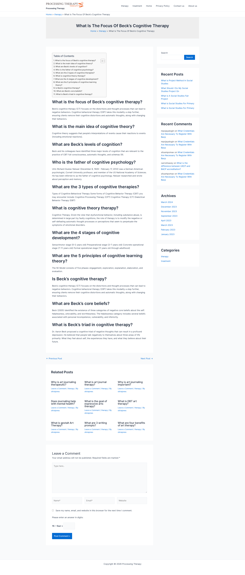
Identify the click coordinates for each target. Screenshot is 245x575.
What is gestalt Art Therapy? (62, 424)
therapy (124, 6)
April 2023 (166, 220)
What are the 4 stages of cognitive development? (76, 79)
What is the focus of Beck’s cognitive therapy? (75, 60)
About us (192, 6)
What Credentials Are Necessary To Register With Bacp (177, 134)
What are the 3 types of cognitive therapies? (75, 73)
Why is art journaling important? (130, 383)
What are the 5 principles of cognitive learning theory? (76, 83)
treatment (137, 6)
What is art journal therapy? (95, 383)
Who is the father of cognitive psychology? (75, 70)
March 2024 (167, 202)
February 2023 (168, 229)
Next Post (147, 358)
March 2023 (167, 225)
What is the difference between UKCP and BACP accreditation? (175, 166)
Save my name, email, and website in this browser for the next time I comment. (94, 510)
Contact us (179, 6)
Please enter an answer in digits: (67, 517)
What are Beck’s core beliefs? (69, 91)
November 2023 (169, 211)
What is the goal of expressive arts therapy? (95, 404)
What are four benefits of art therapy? (131, 424)
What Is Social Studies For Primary (177, 103)
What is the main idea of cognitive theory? (74, 63)
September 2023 (169, 216)
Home (149, 6)
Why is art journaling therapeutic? (63, 383)
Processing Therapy (55, 8)
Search (164, 53)
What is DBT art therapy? (127, 402)
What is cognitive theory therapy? (70, 76)
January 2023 (167, 234)
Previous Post (54, 358)
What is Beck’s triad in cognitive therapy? (74, 94)
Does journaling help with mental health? (63, 402)
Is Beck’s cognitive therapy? (68, 88)
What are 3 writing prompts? (95, 424)
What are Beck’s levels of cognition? (71, 66)
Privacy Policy (163, 6)
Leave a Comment (58, 388)
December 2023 (169, 206)
